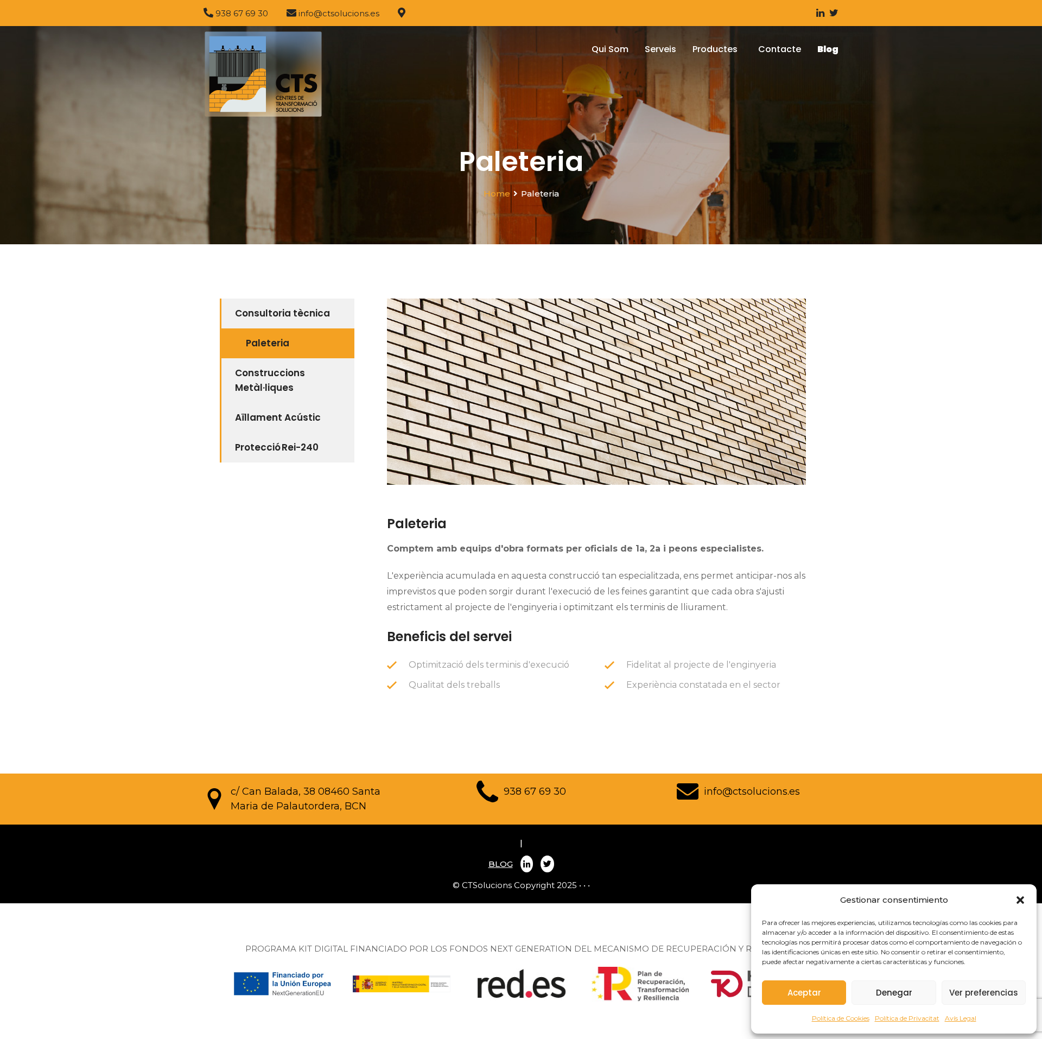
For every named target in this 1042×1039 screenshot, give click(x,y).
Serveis (660, 49)
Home (497, 193)
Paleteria (267, 343)
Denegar (894, 992)
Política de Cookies (840, 1018)
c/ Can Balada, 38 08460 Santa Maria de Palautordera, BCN (305, 798)
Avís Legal (960, 1018)
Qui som (610, 49)
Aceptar (804, 992)
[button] (1020, 900)
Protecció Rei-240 (277, 447)
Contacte (779, 49)
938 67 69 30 (535, 791)
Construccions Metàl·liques (270, 380)
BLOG (500, 864)
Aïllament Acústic (278, 417)
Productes (717, 49)
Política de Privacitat (907, 1018)
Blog (827, 49)
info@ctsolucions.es (752, 791)
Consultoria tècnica (282, 313)
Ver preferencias (983, 992)
